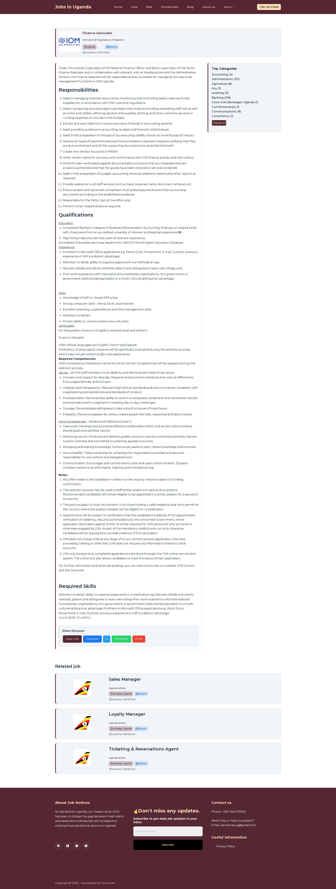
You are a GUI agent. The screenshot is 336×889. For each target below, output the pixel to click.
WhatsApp (121, 638)
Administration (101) (226, 79)
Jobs (134, 7)
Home (118, 7)
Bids (149, 7)
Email (138, 638)
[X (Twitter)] (67, 845)
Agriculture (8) (222, 83)
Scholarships (169, 7)
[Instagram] (77, 845)
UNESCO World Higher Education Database (152, 242)
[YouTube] (86, 845)
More (227, 7)
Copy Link (72, 638)
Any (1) (216, 88)
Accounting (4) (222, 74)
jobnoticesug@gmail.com (238, 825)
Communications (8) (226, 111)
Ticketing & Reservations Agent (144, 748)
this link (130, 363)
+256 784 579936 (269, 7)
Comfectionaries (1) (225, 107)
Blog (190, 7)
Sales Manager (125, 679)
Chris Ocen (108, 883)
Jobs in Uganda (73, 6)
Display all (219, 122)
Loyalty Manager (127, 714)
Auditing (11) (220, 93)
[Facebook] (58, 845)
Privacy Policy (225, 846)
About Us (208, 7)
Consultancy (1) (222, 116)
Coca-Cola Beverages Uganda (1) (235, 102)
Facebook (92, 638)
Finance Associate (97, 33)
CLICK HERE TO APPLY (75, 617)
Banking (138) (221, 97)
